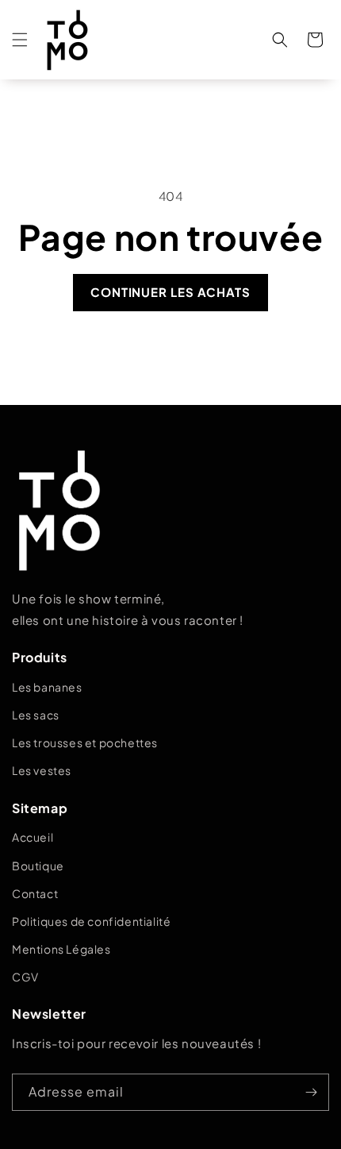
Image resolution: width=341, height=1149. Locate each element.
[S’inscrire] (310, 1092)
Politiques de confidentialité (91, 921)
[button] (19, 39)
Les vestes (41, 770)
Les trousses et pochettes (85, 742)
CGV (25, 977)
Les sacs (35, 715)
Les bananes (47, 687)
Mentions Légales (61, 949)
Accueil (32, 837)
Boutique (38, 865)
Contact (35, 893)
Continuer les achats (170, 291)
